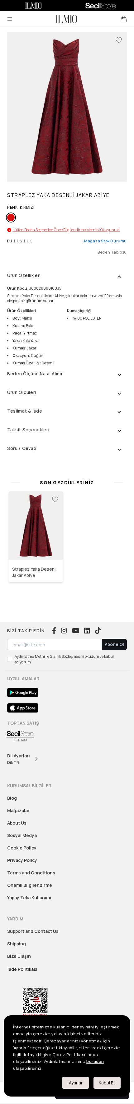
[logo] (66, 19)
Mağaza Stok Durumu (105, 241)
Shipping (16, 944)
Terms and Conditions (31, 873)
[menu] (9, 19)
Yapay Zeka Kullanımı (29, 898)
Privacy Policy (22, 860)
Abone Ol (114, 644)
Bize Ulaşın (19, 956)
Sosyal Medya (22, 835)
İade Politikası (22, 969)
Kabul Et (107, 1083)
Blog (12, 798)
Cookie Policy (21, 848)
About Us (16, 823)
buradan (95, 1061)
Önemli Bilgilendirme (29, 885)
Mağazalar (18, 810)
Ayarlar (76, 1083)
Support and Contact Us (33, 931)
